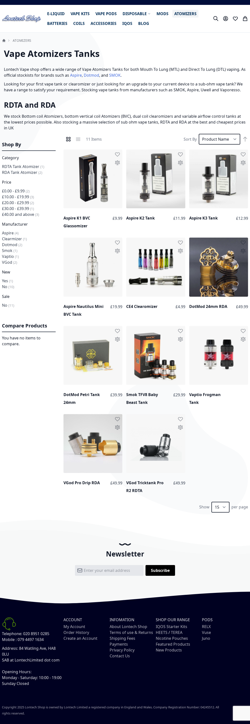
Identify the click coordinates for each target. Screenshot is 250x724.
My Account (74, 626)
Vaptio (10, 256)
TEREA (176, 632)
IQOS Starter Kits (171, 626)
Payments (119, 644)
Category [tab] (10, 157)
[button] (117, 154)
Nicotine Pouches (172, 638)
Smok (9, 250)
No (8, 286)
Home (4, 40)
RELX (206, 626)
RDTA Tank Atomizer (23, 166)
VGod (9, 262)
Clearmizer (14, 238)
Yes (7, 280)
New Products (169, 650)
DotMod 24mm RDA (208, 306)
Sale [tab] (6, 296)
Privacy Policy (122, 650)
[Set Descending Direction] (245, 139)
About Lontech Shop (128, 626)
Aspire (76, 75)
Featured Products (173, 644)
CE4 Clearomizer (141, 306)
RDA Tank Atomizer (22, 172)
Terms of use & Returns (131, 632)
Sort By (190, 139)
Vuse (206, 632)
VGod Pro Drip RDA (81, 482)
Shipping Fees (122, 638)
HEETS (161, 632)
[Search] (216, 18)
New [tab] (6, 272)
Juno (206, 638)
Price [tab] (6, 182)
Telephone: (12, 633)
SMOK (115, 75)
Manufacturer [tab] (15, 224)
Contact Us (120, 656)
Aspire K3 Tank (203, 218)
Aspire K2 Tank (140, 218)
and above (20, 214)
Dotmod (91, 75)
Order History (76, 632)
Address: (10, 648)
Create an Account (80, 638)
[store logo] (21, 18)
